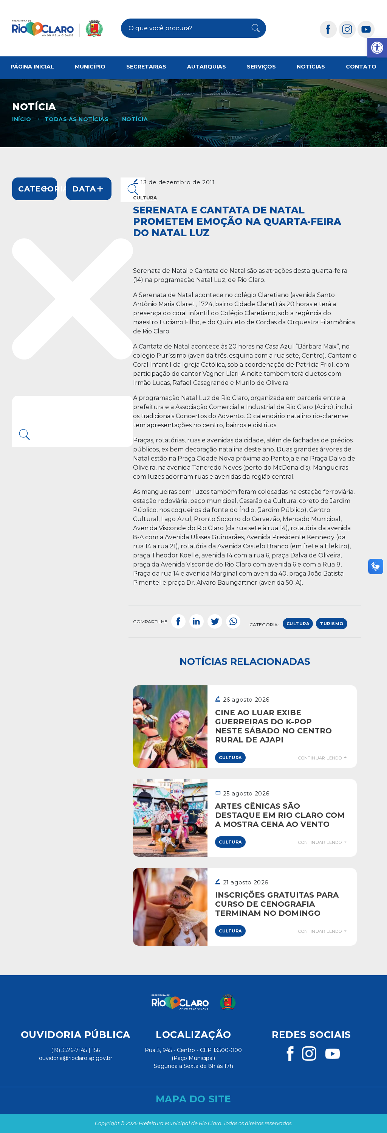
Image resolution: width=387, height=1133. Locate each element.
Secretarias (146, 66)
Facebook (178, 621)
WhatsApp (233, 621)
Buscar (253, 28)
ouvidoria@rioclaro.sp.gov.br (75, 1058)
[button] (377, 48)
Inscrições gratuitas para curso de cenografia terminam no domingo (277, 904)
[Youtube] (366, 29)
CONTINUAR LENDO (320, 758)
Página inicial (32, 66)
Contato (361, 66)
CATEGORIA (37, 188)
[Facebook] (328, 29)
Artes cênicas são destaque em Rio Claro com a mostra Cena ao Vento (280, 815)
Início (21, 119)
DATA (84, 188)
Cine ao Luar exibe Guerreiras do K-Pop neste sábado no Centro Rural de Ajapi (273, 726)
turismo (332, 623)
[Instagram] (347, 29)
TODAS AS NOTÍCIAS (76, 119)
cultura (298, 623)
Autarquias (206, 66)
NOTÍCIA (135, 119)
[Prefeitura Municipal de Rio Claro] (57, 28)
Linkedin (196, 621)
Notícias (311, 66)
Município (90, 66)
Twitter (214, 621)
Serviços (261, 66)
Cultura (145, 198)
